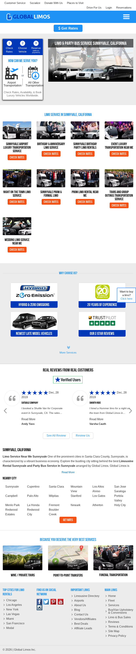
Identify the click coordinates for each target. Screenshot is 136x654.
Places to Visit (75, 2)
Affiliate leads (83, 628)
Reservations (124, 7)
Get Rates (69, 28)
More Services (68, 350)
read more (68, 472)
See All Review (56, 435)
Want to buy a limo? (126, 295)
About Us (80, 605)
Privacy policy (117, 635)
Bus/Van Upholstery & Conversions (120, 611)
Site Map (113, 631)
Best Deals (81, 623)
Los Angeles (14, 604)
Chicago (11, 600)
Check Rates (17, 157)
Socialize (35, 2)
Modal (10, 627)
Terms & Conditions (120, 626)
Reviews (113, 621)
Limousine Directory (86, 595)
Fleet (111, 600)
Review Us (83, 435)
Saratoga (120, 491)
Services (113, 605)
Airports (79, 600)
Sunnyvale (12, 486)
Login (109, 7)
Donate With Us (53, 2)
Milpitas (54, 495)
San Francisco (15, 623)
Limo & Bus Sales (119, 617)
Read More (28, 419)
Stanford (76, 495)
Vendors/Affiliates (85, 619)
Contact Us (81, 614)
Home (112, 595)
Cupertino (33, 486)
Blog (77, 609)
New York (12, 609)
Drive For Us (94, 7)
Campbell (11, 495)
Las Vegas (12, 614)
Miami (10, 618)
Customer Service (15, 2)
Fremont (54, 505)
